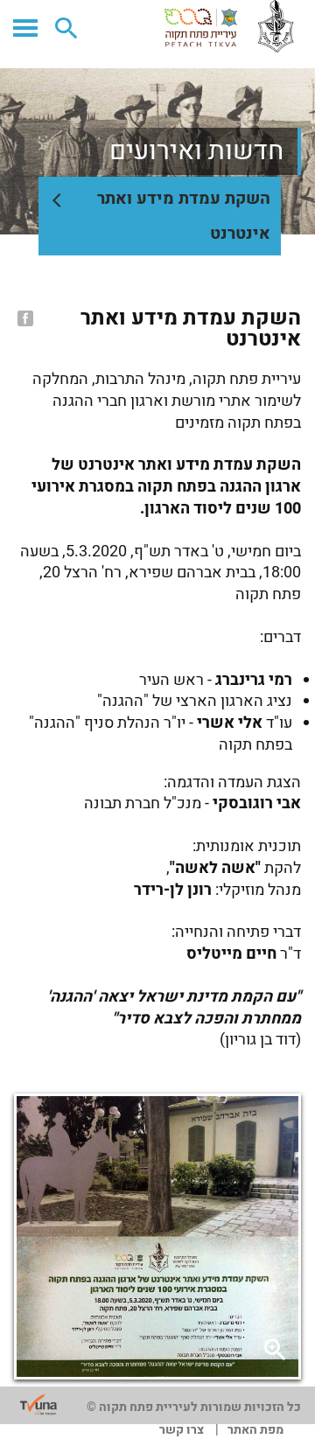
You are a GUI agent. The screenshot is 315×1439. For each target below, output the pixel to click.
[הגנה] (232, 26)
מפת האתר (256, 1430)
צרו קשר (181, 1430)
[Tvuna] (38, 1405)
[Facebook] (23, 318)
